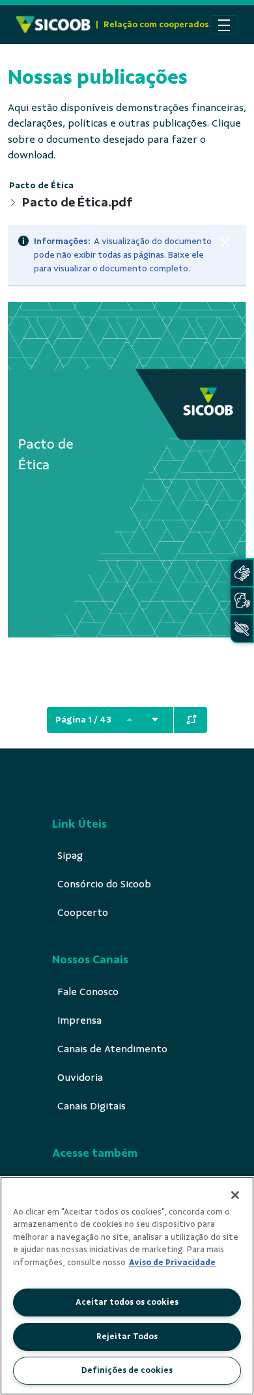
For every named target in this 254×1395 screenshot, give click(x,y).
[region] (127, 1285)
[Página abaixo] (155, 720)
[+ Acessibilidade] (242, 628)
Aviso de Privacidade (172, 1262)
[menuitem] (70, 855)
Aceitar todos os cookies (127, 1302)
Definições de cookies (127, 1370)
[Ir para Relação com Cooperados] (53, 24)
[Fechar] (225, 242)
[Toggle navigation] (224, 24)
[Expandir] (191, 720)
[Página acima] (130, 720)
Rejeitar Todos (127, 1336)
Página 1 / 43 (83, 719)
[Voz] (242, 600)
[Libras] (242, 573)
